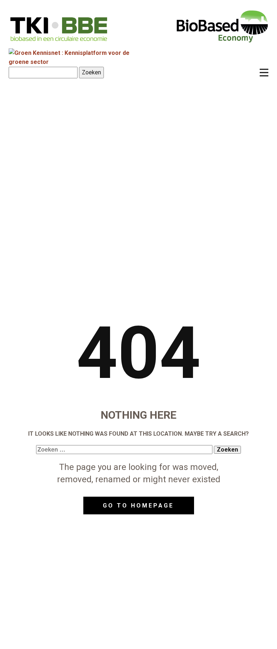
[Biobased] (222, 26)
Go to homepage (138, 505)
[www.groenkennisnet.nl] (77, 61)
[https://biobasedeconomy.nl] (59, 29)
